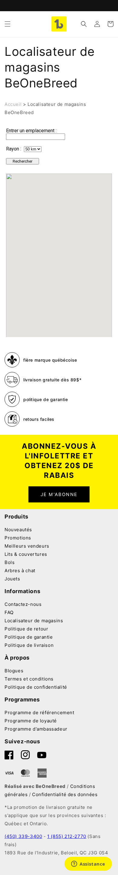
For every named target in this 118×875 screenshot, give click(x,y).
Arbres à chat (20, 570)
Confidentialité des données (64, 794)
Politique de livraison (29, 645)
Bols (10, 562)
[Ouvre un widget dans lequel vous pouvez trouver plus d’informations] (88, 864)
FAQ (9, 612)
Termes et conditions (29, 679)
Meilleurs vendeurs (27, 546)
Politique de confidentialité (36, 687)
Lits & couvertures (26, 554)
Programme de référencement (39, 712)
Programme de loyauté (31, 721)
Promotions (18, 538)
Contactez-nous (23, 604)
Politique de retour (26, 629)
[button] (7, 24)
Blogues (14, 671)
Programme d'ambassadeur (36, 729)
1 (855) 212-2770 (66, 836)
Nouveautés (18, 529)
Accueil (13, 104)
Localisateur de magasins (34, 620)
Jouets (12, 579)
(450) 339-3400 (23, 836)
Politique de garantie (29, 637)
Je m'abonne (59, 494)
